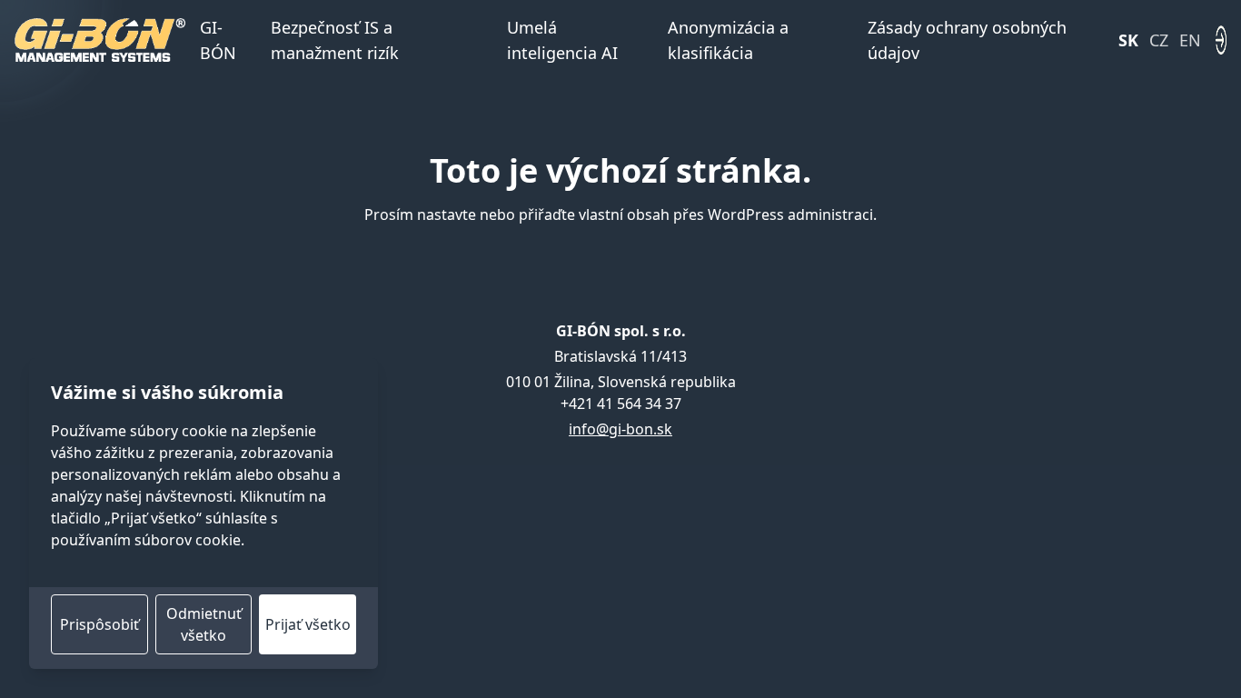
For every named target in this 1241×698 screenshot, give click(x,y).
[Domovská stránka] (100, 40)
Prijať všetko (308, 624)
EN (1190, 40)
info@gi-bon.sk (620, 429)
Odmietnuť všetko (204, 624)
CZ (1158, 40)
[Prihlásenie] (1221, 40)
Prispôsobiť (99, 624)
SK (1128, 40)
